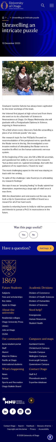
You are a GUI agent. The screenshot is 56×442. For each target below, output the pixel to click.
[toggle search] (42, 5)
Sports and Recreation (12, 382)
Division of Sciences (38, 305)
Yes (23, 235)
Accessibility (44, 429)
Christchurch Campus (39, 348)
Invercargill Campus (38, 360)
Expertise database (38, 382)
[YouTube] (28, 411)
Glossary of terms (44, 426)
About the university (8, 311)
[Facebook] (13, 411)
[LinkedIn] (5, 411)
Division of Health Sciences (41, 297)
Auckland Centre (37, 344)
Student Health (36, 323)
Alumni (5, 352)
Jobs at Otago (8, 330)
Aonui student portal (11, 344)
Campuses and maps (41, 339)
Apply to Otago (9, 305)
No (33, 235)
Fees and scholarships (12, 297)
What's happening (13, 369)
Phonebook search (38, 378)
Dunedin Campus (37, 352)
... (8, 17)
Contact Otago (38, 369)
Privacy (33, 429)
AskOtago (44, 248)
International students (12, 364)
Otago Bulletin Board (11, 386)
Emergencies (35, 315)
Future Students (12, 287)
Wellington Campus (38, 356)
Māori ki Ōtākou (9, 356)
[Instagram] (20, 411)
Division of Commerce (39, 293)
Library (5, 326)
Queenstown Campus (39, 364)
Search (21, 426)
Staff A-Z (33, 374)
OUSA (5, 334)
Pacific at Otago (9, 360)
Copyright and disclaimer (17, 429)
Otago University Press (12, 322)
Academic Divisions (41, 287)
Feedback (30, 426)
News (4, 374)
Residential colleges (11, 318)
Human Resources (37, 319)
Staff (4, 348)
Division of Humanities (39, 301)
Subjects (6, 293)
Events (5, 378)
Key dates (6, 301)
